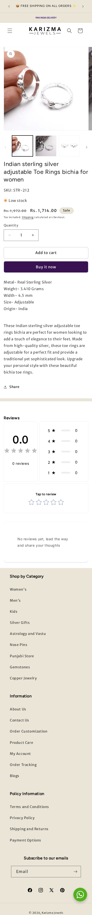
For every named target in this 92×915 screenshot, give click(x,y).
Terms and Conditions (29, 807)
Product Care (21, 742)
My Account (20, 753)
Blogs (14, 776)
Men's (15, 600)
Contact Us (19, 720)
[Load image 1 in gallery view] (22, 145)
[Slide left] (5, 147)
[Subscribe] (75, 871)
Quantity (11, 225)
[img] (20, 451)
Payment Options (25, 840)
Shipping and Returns (29, 829)
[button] (9, 30)
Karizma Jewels (52, 913)
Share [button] (14, 387)
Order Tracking (23, 765)
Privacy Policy (22, 818)
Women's (18, 589)
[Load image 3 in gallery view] (69, 145)
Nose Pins (18, 645)
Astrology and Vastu (28, 633)
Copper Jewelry (23, 678)
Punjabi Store (22, 656)
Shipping (28, 217)
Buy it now (46, 267)
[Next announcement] (83, 6)
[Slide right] (86, 147)
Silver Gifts (20, 622)
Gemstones (20, 667)
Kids (13, 611)
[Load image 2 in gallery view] (45, 145)
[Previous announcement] (9, 6)
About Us (18, 709)
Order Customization (28, 731)
